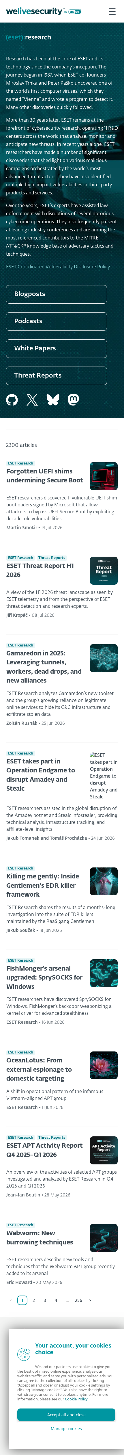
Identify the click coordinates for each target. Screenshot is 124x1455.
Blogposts (29, 294)
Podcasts (28, 321)
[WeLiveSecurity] (43, 11)
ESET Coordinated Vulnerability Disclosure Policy (58, 267)
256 (78, 1300)
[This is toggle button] (112, 11)
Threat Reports (38, 376)
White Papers (35, 348)
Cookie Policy (76, 1399)
